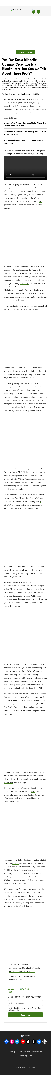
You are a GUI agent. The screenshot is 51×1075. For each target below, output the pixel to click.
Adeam (28, 710)
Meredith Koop (16, 589)
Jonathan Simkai (39, 859)
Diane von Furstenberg (36, 677)
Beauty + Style (25, 52)
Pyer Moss (19, 498)
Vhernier (7, 873)
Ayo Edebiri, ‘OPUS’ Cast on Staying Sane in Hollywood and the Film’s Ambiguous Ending (25, 152)
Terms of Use (37, 1052)
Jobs (31, 1056)
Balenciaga (24, 283)
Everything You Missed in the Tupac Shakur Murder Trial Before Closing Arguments (25, 124)
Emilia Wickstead (15, 707)
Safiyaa (15, 863)
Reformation (20, 883)
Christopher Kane (11, 801)
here (39, 296)
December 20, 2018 (15, 979)
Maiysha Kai (10, 94)
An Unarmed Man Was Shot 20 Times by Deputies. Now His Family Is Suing (25, 133)
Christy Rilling (15, 684)
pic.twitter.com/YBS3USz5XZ (22, 971)
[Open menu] (44, 12)
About (20, 1052)
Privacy (27, 1052)
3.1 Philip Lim (10, 870)
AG (40, 688)
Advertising (23, 1056)
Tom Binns (8, 782)
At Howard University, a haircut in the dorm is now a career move (23, 141)
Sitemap (12, 1052)
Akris (33, 791)
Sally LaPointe (33, 671)
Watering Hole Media (28, 1068)
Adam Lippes (32, 697)
